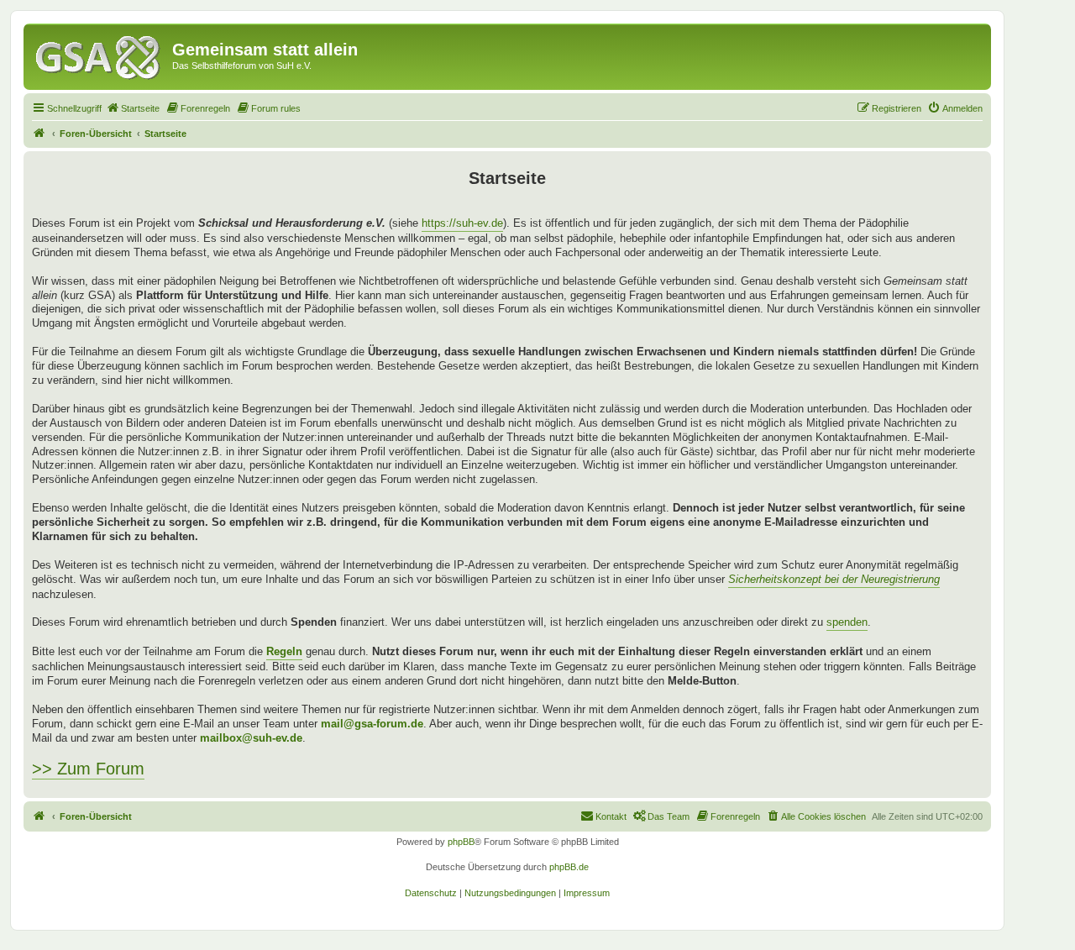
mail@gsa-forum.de (372, 723)
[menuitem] (133, 108)
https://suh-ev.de (462, 223)
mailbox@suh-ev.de (251, 738)
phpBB (461, 842)
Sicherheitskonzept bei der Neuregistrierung (834, 579)
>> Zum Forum (88, 768)
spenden (847, 622)
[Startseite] (100, 54)
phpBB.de (569, 867)
